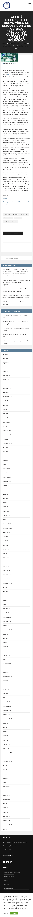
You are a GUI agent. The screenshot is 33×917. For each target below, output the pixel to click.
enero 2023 (6, 519)
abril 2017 (5, 778)
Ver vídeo (5, 198)
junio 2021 (5, 591)
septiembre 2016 (7, 799)
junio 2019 (5, 685)
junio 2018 (5, 727)
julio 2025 (5, 401)
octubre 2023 (6, 485)
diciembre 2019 (7, 664)
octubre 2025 (6, 392)
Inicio (3, 44)
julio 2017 (5, 765)
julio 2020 (5, 634)
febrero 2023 (6, 515)
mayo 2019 (6, 689)
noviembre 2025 (7, 388)
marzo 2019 (6, 697)
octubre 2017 (6, 757)
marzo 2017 (6, 782)
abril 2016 (5, 808)
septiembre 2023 (7, 490)
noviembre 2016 (7, 791)
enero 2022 (6, 566)
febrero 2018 (6, 744)
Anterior (9, 233)
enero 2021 (6, 613)
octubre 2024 (6, 439)
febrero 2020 (6, 655)
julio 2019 (5, 681)
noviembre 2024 (7, 435)
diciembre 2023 (7, 477)
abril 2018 (5, 736)
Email (14, 221)
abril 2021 (5, 600)
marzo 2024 (6, 464)
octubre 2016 (6, 795)
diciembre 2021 (7, 570)
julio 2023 (5, 494)
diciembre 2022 (7, 524)
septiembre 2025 (7, 396)
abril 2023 (5, 507)
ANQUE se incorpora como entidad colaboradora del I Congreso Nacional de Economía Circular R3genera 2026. (16, 282)
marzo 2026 (6, 371)
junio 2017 (5, 770)
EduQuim (6, 884)
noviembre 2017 (7, 753)
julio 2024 (5, 447)
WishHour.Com (7, 315)
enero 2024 (6, 473)
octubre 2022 (6, 532)
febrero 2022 (6, 562)
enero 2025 (6, 426)
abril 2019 (5, 693)
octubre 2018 (6, 714)
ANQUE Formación (8, 888)
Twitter (16, 214)
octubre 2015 (6, 820)
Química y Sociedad (9, 876)
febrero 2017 (6, 786)
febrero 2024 (6, 469)
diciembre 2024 (7, 430)
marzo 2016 (6, 812)
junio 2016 (5, 803)
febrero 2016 (6, 816)
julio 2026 (5, 354)
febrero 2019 (6, 702)
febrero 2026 (6, 375)
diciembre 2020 (7, 617)
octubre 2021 (6, 579)
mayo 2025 (6, 409)
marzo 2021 (6, 604)
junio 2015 (5, 829)
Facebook (7, 214)
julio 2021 (5, 587)
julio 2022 (5, 541)
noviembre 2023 (7, 481)
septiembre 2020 (7, 630)
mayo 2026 (6, 363)
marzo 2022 (6, 558)
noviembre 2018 (7, 710)
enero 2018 (6, 748)
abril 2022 (5, 553)
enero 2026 (6, 379)
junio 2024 (5, 452)
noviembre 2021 (7, 575)
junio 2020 (5, 638)
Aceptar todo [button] (14, 913)
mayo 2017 (6, 774)
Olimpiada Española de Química (12, 872)
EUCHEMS (6, 880)
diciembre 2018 (7, 706)
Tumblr (7, 221)
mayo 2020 (6, 642)
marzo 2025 (6, 418)
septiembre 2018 (7, 719)
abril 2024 (5, 460)
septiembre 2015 (7, 825)
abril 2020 (5, 647)
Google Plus (8, 218)
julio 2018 (5, 723)
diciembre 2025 (7, 384)
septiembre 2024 (7, 443)
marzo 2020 (6, 651)
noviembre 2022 (7, 528)
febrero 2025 (6, 422)
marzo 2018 (6, 740)
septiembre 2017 (7, 761)
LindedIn (25, 214)
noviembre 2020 (7, 621)
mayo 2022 (6, 549)
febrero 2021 (6, 608)
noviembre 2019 (7, 668)
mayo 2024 (6, 456)
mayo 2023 (6, 502)
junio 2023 (5, 498)
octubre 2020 (6, 625)
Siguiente (17, 233)
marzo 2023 (6, 511)
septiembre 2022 (7, 536)
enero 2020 (6, 659)
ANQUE (9, 74)
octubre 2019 (6, 672)
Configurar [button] (6, 913)
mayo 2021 (6, 596)
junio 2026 (5, 358)
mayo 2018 (6, 731)
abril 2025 (5, 413)
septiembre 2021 (7, 583)
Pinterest (18, 218)
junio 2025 (5, 405)
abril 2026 (5, 367)
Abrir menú (29, 3)
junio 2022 (5, 545)
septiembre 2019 (7, 676)
